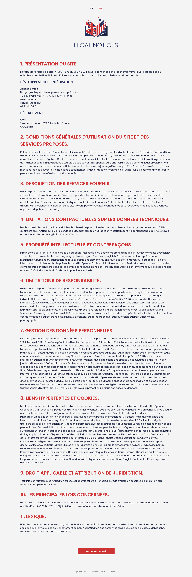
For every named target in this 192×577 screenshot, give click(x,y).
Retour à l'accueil (96, 551)
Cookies (114, 571)
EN (100, 8)
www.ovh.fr (26, 126)
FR (91, 8)
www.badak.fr (28, 99)
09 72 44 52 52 (29, 106)
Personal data (98, 571)
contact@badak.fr (31, 102)
